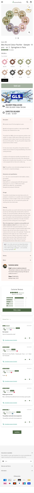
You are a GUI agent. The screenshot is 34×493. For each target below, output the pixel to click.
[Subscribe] (31, 461)
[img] (6, 326)
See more (4, 80)
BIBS (6, 42)
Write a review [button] (17, 310)
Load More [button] (17, 432)
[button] (31, 2)
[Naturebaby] (17, 2)
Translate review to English (11, 340)
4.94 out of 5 (21, 292)
